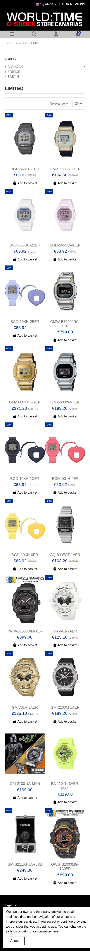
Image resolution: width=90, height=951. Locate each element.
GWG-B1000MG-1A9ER (65, 866)
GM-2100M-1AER (65, 707)
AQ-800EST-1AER (65, 555)
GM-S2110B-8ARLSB (24, 864)
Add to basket (27, 183)
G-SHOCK (15, 67)
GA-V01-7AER (65, 631)
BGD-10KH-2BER (24, 322)
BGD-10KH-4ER (65, 479)
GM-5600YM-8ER (65, 402)
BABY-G (13, 76)
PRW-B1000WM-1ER (24, 631)
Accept (15, 940)
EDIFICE (13, 72)
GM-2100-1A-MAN (25, 784)
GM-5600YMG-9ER (25, 402)
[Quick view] (28, 163)
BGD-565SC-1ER (25, 169)
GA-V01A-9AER (25, 707)
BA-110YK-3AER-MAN (65, 786)
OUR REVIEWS (73, 4)
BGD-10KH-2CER (24, 479)
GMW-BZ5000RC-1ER (65, 324)
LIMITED (10, 58)
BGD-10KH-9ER (25, 555)
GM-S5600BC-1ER (65, 169)
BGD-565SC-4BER (65, 245)
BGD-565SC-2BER (24, 245)
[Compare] (21, 163)
